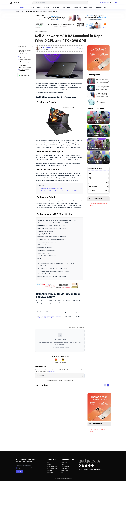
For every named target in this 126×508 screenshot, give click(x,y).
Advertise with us (65, 468)
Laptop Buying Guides (52, 468)
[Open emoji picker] (83, 376)
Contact (63, 472)
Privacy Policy (52, 371)
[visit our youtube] (80, 465)
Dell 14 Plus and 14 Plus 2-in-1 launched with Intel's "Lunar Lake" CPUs (58, 191)
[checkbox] (17, 468)
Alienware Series (42, 31)
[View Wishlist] (111, 2)
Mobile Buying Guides (52, 466)
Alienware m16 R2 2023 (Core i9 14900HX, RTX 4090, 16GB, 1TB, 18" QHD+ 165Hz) (49, 316)
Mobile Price (55, 7)
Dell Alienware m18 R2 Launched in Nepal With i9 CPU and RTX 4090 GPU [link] (41, 11)
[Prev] (105, 385)
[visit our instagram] (83, 465)
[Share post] (82, 48)
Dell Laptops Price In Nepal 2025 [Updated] (51, 188)
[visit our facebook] (86, 465)
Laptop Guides (88, 7)
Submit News (64, 462)
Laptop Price (77, 7)
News (39, 7)
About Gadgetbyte (65, 466)
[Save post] (80, 48)
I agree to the (26, 468)
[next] (108, 385)
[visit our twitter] (89, 465)
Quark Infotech (97, 470)
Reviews (46, 7)
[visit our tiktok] (92, 465)
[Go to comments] (77, 48)
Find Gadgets (50, 472)
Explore (23, 7)
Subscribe (19, 471)
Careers (63, 464)
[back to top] (121, 504)
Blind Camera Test (101, 7)
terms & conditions (29, 468)
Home (32, 7)
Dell (22, 11)
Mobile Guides (66, 7)
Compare (49, 470)
